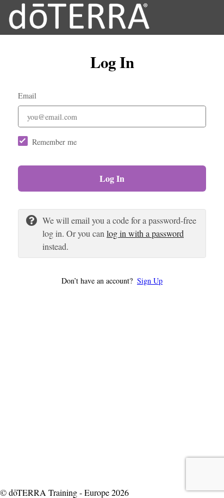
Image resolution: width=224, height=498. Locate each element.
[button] (112, 280)
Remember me (54, 142)
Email (27, 95)
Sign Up (150, 280)
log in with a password (145, 233)
